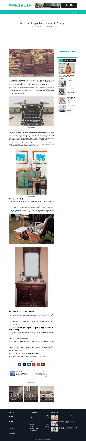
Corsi (10, 423)
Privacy (10, 430)
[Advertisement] (43, 38)
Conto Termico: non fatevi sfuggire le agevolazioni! (22, 373)
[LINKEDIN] (29, 364)
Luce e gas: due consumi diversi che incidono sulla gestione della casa (67, 76)
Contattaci (11, 418)
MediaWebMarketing (47, 439)
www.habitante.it (42, 356)
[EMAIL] (43, 364)
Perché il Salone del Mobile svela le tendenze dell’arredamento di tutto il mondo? (47, 396)
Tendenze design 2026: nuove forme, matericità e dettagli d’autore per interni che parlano (31, 396)
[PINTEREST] (33, 364)
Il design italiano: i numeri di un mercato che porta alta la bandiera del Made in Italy (15, 395)
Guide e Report (12, 426)
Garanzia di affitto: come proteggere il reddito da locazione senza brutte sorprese (71, 91)
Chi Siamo (11, 416)
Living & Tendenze (43, 20)
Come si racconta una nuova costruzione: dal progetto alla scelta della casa (71, 108)
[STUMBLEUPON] (38, 364)
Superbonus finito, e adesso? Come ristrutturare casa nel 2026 (71, 99)
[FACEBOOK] (19, 364)
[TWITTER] (24, 364)
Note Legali (11, 428)
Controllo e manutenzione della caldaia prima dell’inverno (71, 82)
